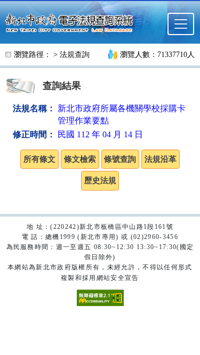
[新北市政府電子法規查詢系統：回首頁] (72, 22)
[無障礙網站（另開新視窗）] (100, 297)
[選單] (180, 24)
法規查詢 (75, 55)
